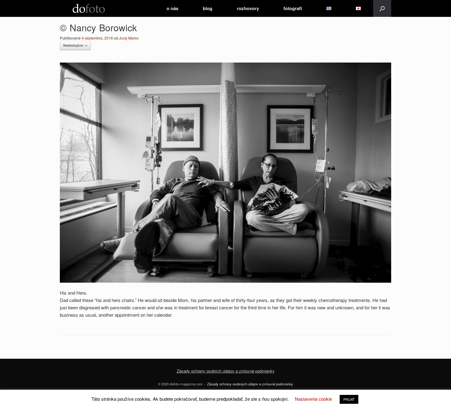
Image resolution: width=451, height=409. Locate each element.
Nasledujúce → (75, 45)
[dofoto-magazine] (89, 8)
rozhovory (248, 8)
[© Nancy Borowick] (225, 280)
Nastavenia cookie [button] (313, 399)
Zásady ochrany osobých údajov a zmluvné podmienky (226, 371)
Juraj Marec (129, 37)
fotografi (292, 8)
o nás (172, 8)
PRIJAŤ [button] (349, 399)
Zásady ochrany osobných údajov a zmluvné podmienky (250, 383)
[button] (382, 8)
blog (207, 8)
